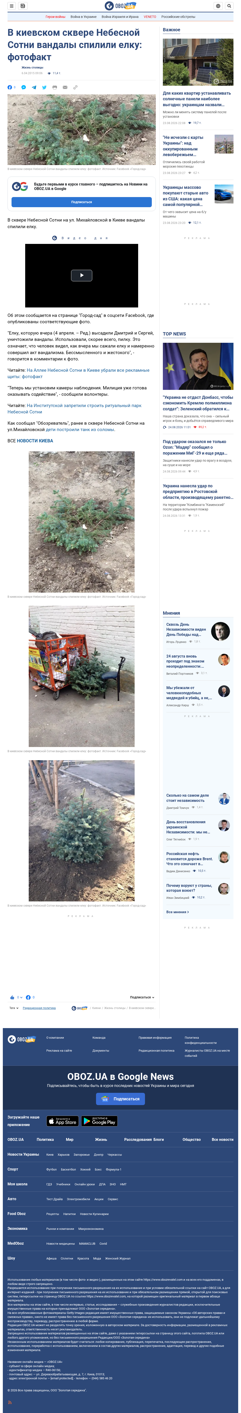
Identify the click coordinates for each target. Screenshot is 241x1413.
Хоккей (85, 1169)
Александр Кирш (177, 705)
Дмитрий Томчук (177, 808)
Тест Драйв (54, 1199)
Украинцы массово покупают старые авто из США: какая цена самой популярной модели (185, 196)
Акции (99, 1199)
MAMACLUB (87, 1243)
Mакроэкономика (91, 1229)
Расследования (138, 1139)
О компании (55, 1037)
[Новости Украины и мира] (80, 1009)
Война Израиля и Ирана (120, 17)
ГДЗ (49, 1184)
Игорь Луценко (176, 642)
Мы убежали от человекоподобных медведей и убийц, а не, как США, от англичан (187, 693)
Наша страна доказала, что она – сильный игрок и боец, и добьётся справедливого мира (198, 418)
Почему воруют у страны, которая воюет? (189, 888)
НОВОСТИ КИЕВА (35, 441)
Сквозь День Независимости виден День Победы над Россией (186, 629)
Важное (171, 29)
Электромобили (78, 1199)
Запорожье (82, 1154)
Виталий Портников (179, 673)
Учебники (63, 1184)
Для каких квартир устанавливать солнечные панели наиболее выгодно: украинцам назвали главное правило (197, 99)
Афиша (51, 1258)
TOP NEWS (174, 334)
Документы (100, 1050)
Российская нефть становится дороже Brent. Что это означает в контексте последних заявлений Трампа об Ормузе (189, 859)
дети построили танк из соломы (80, 429)
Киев (49, 1154)
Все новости (222, 1139)
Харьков (63, 1154)
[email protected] (62, 1378)
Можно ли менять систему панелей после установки (194, 114)
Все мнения (176, 912)
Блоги (158, 1139)
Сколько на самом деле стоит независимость (187, 798)
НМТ (123, 1184)
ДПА (102, 1184)
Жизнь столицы (32, 67)
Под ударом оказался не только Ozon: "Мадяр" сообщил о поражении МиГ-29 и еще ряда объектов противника (194, 447)
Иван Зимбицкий (177, 898)
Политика (45, 1139)
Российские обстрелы (178, 17)
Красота (83, 1258)
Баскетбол (68, 1169)
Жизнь (101, 1139)
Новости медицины (60, 1243)
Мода (97, 1258)
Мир (69, 1139)
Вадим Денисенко (178, 871)
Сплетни (67, 1258)
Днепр (98, 1154)
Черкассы (115, 1154)
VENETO (150, 17)
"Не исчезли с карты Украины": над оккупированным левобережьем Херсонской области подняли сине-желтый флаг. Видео (185, 146)
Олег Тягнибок (175, 839)
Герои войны (55, 17)
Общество (192, 1139)
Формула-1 (113, 1169)
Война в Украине (83, 17)
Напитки (69, 1214)
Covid (103, 1243)
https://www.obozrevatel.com (163, 1279)
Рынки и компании (60, 1229)
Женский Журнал (118, 1258)
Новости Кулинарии (94, 1214)
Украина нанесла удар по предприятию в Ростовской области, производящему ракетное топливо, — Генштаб (198, 491)
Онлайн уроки (85, 1184)
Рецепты (52, 1214)
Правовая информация (155, 1037)
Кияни (96, 1008)
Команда (98, 1037)
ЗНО (113, 1184)
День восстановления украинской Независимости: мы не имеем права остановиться (186, 827)
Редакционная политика (39, 1008)
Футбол (51, 1169)
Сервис (113, 1199)
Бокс (98, 1169)
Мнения (171, 613)
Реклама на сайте (59, 1050)
